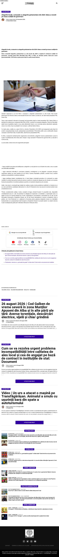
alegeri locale (6, 289)
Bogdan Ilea (10, 407)
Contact (7, 545)
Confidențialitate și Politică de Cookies (42, 545)
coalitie (26, 289)
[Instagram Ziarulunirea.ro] (31, 541)
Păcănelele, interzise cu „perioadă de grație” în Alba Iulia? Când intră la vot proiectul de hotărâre (29, 262)
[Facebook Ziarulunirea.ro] (23, 541)
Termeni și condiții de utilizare (20, 545)
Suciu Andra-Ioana (11, 20)
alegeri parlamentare (17, 289)
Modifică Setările (4, 0)
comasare (32, 289)
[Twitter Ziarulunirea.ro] (27, 541)
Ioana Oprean (10, 322)
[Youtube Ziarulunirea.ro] (35, 541)
